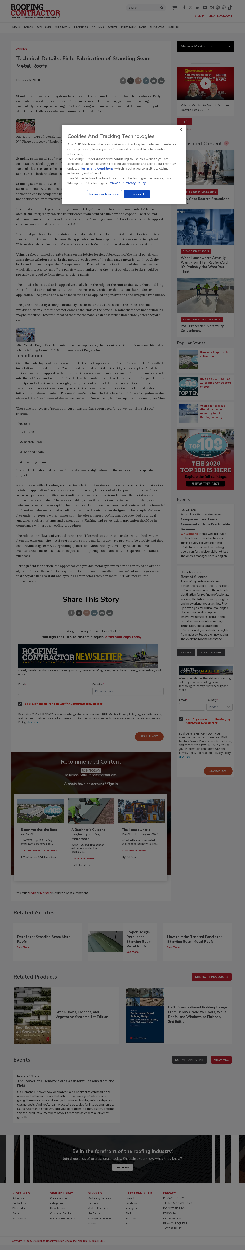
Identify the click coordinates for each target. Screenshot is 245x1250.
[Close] (180, 129)
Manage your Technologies (104, 194)
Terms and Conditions (97, 168)
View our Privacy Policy (128, 183)
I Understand (137, 194)
